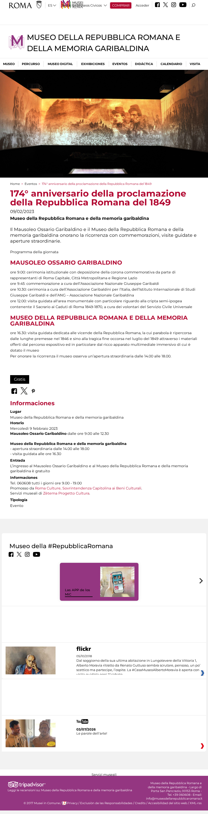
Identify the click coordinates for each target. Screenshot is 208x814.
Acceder (142, 5)
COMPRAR (120, 5)
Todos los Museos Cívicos (82, 5)
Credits (140, 803)
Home (15, 184)
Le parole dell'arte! (91, 733)
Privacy (72, 803)
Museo (9, 64)
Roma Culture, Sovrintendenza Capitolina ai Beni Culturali (88, 488)
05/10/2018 (138, 665)
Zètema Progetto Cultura (66, 493)
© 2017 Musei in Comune (42, 803)
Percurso (31, 64)
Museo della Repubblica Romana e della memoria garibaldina (86, 790)
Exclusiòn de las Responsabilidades (106, 803)
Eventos (120, 64)
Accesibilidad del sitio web (167, 803)
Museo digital (60, 64)
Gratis (19, 379)
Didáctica (144, 64)
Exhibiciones (93, 64)
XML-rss (196, 803)
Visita (195, 64)
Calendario (171, 64)
